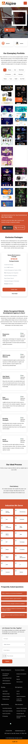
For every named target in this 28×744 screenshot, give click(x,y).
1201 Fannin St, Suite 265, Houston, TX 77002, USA (15, 733)
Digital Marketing (5, 704)
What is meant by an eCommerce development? (12, 593)
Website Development (6, 670)
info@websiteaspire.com (20, 730)
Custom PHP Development (19, 700)
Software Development (21, 696)
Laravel (18, 691)
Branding (3, 687)
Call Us (14, 741)
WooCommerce (20, 681)
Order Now (14, 289)
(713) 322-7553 (9, 730)
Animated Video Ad (20, 713)
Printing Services (6, 699)
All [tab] (4, 69)
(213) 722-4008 (23, 29)
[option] (7, 44)
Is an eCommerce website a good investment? (11, 598)
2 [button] (13, 302)
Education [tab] (21, 74)
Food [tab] (11, 78)
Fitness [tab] (5, 78)
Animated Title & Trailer (21, 710)
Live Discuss (11, 29)
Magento (18, 679)
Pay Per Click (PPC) (6, 713)
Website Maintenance (7, 683)
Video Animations (19, 704)
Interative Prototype (6, 696)
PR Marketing (5, 716)
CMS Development (6, 680)
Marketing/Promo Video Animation (21, 717)
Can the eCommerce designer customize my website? (13, 603)
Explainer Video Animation (22, 708)
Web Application (18, 687)
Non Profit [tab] (22, 78)
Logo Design (5, 691)
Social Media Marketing (7, 708)
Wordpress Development (21, 673)
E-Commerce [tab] (8, 74)
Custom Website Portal (7, 678)
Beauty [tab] (9, 69)
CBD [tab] (15, 74)
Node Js (18, 693)
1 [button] (10, 302)
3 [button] (15, 302)
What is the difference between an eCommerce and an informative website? (13, 609)
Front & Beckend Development (6, 674)
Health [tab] (16, 78)
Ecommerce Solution (19, 670)
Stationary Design (6, 693)
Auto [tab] (15, 69)
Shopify (18, 676)
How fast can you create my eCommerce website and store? (13, 615)
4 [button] (17, 302)
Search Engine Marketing (7, 710)
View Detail (14, 293)
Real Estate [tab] (21, 69)
